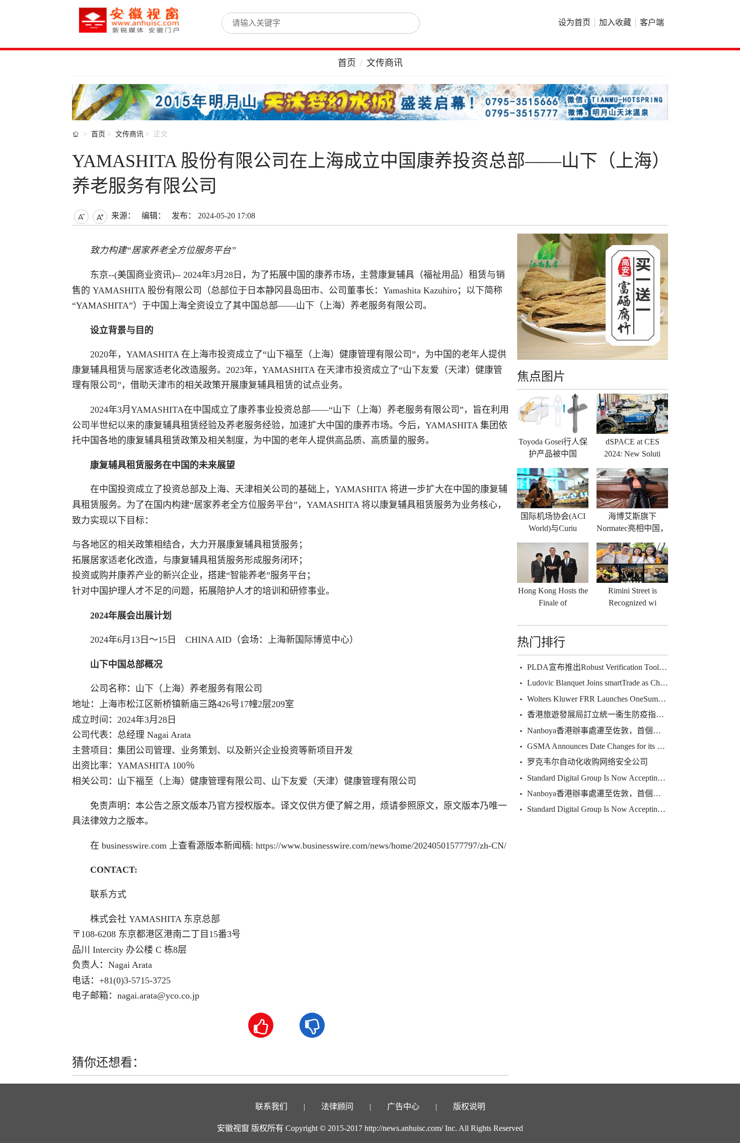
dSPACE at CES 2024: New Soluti (632, 447)
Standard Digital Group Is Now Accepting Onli (602, 778)
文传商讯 (384, 63)
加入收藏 (615, 22)
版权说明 (469, 1106)
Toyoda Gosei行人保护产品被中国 (553, 447)
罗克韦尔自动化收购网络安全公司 (587, 761)
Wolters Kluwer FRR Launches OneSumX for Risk (609, 699)
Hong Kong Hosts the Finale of (553, 596)
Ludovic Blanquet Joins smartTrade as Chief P (601, 682)
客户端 (652, 22)
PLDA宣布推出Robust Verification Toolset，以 (605, 667)
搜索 (401, 23)
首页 (347, 63)
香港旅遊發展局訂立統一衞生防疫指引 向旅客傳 (612, 714)
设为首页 (574, 22)
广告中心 (403, 1106)
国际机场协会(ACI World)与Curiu (553, 522)
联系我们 (271, 1106)
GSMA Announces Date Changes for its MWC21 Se (611, 746)
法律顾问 (337, 1106)
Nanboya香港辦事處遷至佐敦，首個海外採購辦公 (614, 730)
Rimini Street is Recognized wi (632, 596)
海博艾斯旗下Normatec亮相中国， (632, 522)
